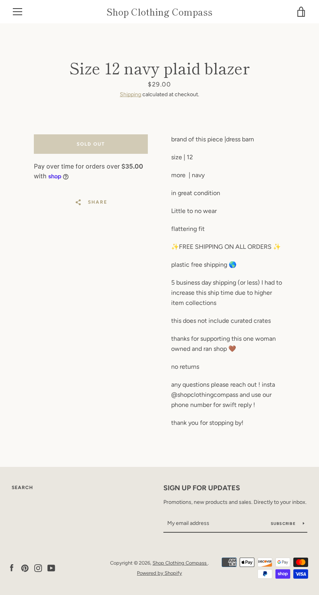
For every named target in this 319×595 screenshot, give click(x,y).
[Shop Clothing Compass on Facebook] (12, 567)
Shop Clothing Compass (159, 12)
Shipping (130, 94)
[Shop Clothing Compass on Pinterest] (25, 567)
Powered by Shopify (159, 573)
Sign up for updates (201, 488)
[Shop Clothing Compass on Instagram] (38, 567)
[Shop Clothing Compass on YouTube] (51, 567)
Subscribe (284, 523)
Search (22, 487)
